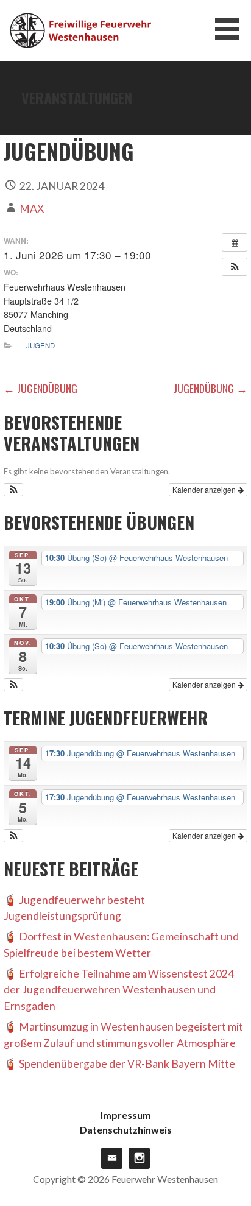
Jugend (40, 345)
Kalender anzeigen (205, 489)
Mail (111, 1158)
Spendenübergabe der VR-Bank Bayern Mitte (127, 1063)
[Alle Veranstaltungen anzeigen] (234, 242)
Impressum (126, 1115)
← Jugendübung (40, 388)
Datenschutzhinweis (126, 1129)
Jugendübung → (210, 388)
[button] (231, 29)
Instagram (139, 1158)
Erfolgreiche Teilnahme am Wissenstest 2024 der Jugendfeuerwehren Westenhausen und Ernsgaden (119, 989)
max (31, 208)
